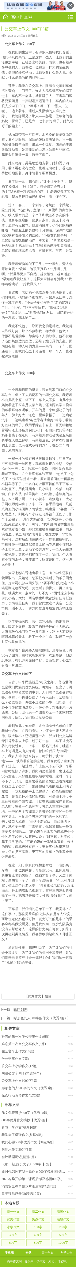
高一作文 (13, 1211)
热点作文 (38, 1219)
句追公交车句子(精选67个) (21, 1073)
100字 (38, 1227)
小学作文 (13, 1227)
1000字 (63, 1242)
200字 (63, 1227)
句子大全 (66, 1252)
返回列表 (20, 1009)
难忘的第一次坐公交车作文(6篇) (25, 1036)
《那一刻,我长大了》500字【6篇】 (27, 1164)
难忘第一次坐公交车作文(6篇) (23, 1044)
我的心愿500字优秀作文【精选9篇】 (28, 1142)
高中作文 (47, 1252)
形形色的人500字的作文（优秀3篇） (41, 1018)
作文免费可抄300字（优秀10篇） (25, 1113)
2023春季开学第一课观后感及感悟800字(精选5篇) (33, 1179)
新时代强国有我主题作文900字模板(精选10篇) (33, 1171)
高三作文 (63, 1211)
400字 (38, 1235)
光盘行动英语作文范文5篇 (20, 1095)
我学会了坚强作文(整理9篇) (21, 1135)
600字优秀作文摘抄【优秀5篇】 (25, 1120)
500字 (63, 1235)
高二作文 (38, 1211)
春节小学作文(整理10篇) (19, 1127)
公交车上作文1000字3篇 (19, 1080)
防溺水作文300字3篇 (16, 1149)
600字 (13, 1242)
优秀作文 (33, 35)
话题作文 (63, 1219)
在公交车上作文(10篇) (17, 1051)
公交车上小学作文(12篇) (19, 1066)
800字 (38, 1242)
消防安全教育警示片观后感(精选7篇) (28, 1186)
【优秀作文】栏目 (38, 996)
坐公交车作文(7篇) (15, 1058)
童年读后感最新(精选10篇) (21, 1193)
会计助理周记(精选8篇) (18, 1157)
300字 (13, 1235)
